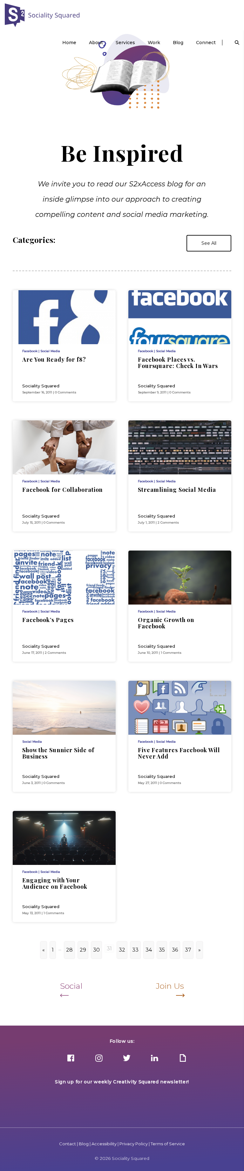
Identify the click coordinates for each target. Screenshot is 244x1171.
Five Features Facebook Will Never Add (179, 753)
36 (175, 950)
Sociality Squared (42, 15)
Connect (206, 42)
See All (208, 243)
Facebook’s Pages (48, 620)
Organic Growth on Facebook (166, 623)
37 (188, 950)
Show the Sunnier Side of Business (58, 753)
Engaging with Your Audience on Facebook (54, 883)
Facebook (29, 351)
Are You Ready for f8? (54, 359)
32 (122, 950)
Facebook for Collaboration (62, 489)
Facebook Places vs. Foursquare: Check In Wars (178, 362)
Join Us (170, 986)
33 (135, 950)
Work (154, 42)
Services (125, 42)
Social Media (50, 351)
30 (96, 950)
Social (71, 986)
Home (69, 42)
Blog (178, 42)
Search (237, 42)
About (96, 42)
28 (69, 950)
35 (162, 950)
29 (83, 950)
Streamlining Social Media (177, 489)
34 (149, 950)
